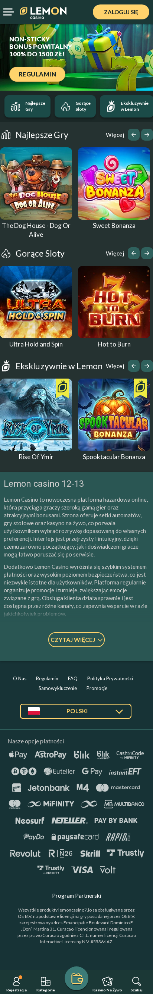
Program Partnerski (76, 895)
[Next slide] (147, 135)
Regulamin (47, 678)
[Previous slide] (134, 135)
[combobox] (76, 714)
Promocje (97, 688)
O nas (19, 678)
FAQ (73, 678)
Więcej (115, 134)
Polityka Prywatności (110, 678)
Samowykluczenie (58, 688)
